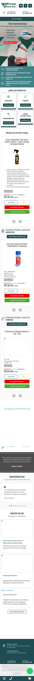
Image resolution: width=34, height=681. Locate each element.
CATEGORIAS (18, 19)
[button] (9, 513)
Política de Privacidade (13, 669)
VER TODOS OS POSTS (17, 619)
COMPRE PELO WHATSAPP (17, 212)
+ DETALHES (11, 202)
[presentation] (1, 43)
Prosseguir (17, 673)
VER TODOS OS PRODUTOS (17, 236)
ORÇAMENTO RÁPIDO (17, 207)
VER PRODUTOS (8, 105)
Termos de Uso (24, 669)
